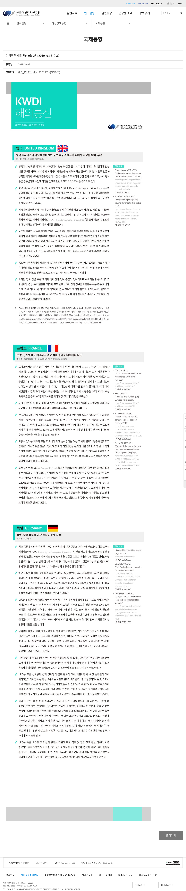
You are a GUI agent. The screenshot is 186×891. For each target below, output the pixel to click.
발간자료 (72, 13)
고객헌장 (10, 875)
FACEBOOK (143, 4)
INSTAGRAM (156, 4)
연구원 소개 (126, 13)
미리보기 (55, 72)
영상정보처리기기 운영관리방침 (60, 875)
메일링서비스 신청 (148, 875)
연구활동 (89, 13)
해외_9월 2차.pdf (27, 72)
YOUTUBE (130, 4)
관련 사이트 (140, 885)
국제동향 (100, 23)
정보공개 (144, 13)
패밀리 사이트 (167, 885)
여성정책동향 (59, 23)
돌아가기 (171, 835)
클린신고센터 (105, 875)
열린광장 (106, 13)
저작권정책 (87, 875)
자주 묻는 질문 (125, 875)
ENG (180, 4)
